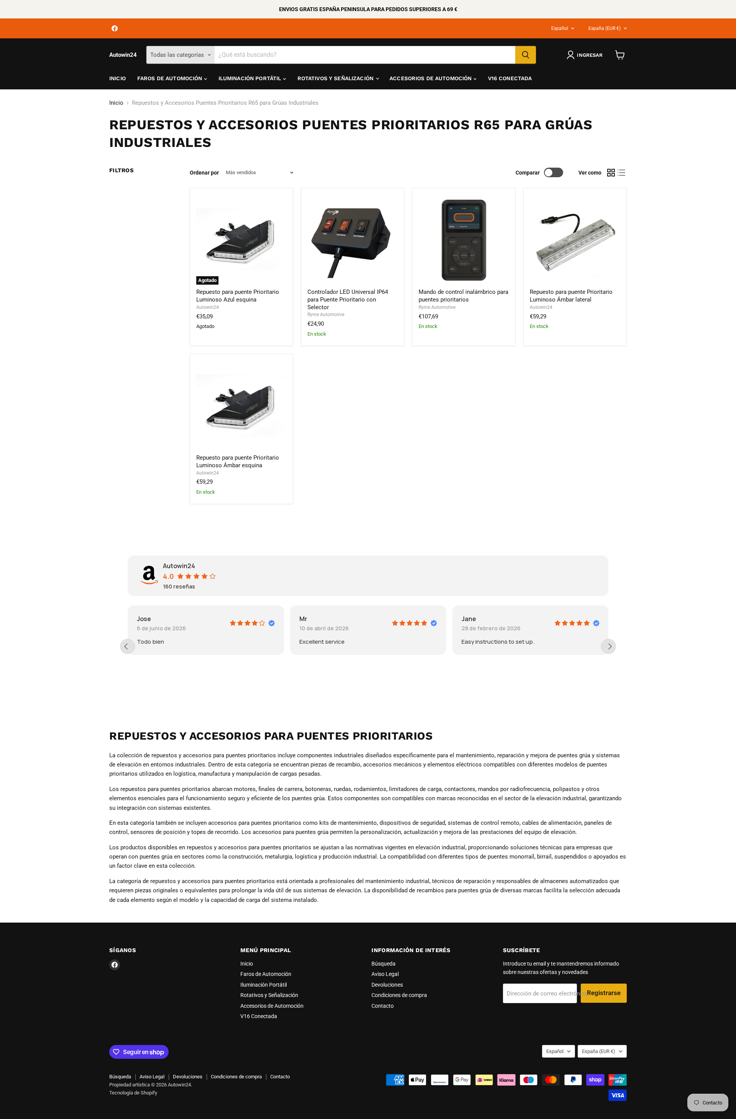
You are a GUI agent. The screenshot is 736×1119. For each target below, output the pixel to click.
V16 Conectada (510, 78)
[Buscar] (525, 55)
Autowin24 (207, 307)
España (604, 28)
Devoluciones (387, 985)
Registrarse (604, 993)
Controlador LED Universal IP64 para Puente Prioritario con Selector (347, 299)
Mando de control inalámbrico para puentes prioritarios (463, 295)
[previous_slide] (127, 646)
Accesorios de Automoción (431, 78)
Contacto (382, 1006)
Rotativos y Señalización (336, 78)
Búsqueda (383, 964)
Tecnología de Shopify (133, 1093)
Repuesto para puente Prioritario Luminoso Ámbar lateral (571, 295)
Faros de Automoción (170, 78)
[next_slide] (608, 646)
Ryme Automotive (325, 314)
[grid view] (611, 172)
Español (559, 28)
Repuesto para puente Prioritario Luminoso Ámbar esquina (237, 461)
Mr (303, 619)
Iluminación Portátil (251, 78)
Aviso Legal (385, 974)
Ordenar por (204, 173)
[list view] (621, 172)
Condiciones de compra (399, 995)
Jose (144, 619)
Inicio (117, 78)
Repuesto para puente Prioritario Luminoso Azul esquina (237, 295)
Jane (469, 619)
